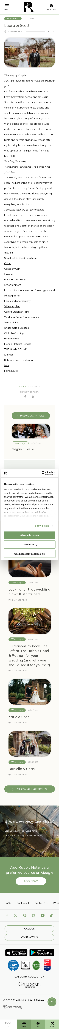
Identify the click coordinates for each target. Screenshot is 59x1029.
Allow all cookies (29, 535)
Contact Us (41, 903)
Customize (28, 544)
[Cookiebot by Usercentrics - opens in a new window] (42, 473)
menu (6, 10)
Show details (42, 525)
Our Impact (23, 903)
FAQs (8, 903)
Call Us (29, 928)
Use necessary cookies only (29, 553)
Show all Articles (32, 789)
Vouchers (51, 9)
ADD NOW (31, 881)
